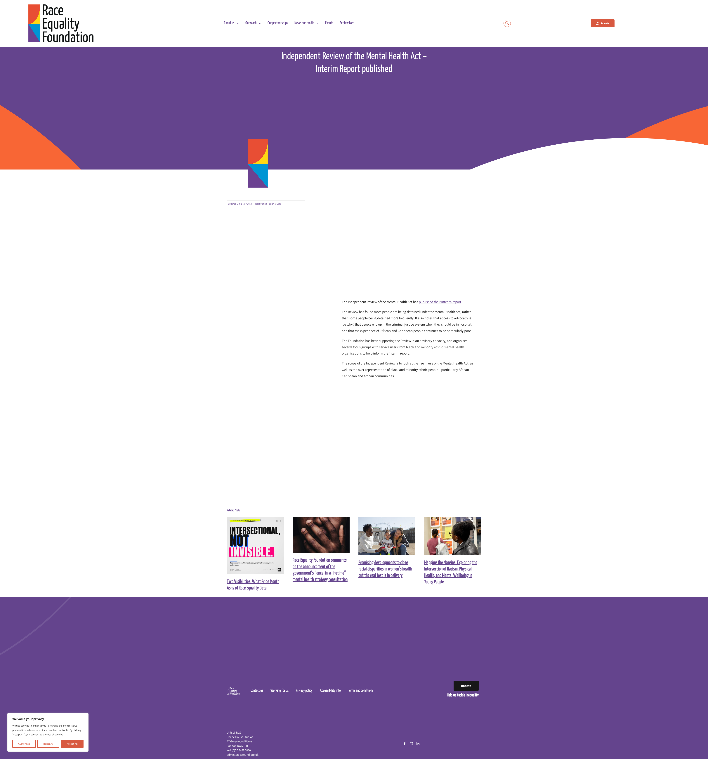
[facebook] (404, 743)
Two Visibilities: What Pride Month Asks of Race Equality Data (252, 545)
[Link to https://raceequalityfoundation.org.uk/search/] (507, 23)
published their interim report (440, 302)
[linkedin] (418, 743)
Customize (24, 743)
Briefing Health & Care (270, 203)
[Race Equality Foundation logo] (60, 23)
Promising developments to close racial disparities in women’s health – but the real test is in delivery (383, 536)
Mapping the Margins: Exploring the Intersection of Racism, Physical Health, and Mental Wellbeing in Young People (449, 536)
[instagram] (411, 743)
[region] (47, 732)
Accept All (72, 743)
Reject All (48, 743)
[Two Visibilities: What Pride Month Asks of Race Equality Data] (255, 545)
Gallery (258, 545)
